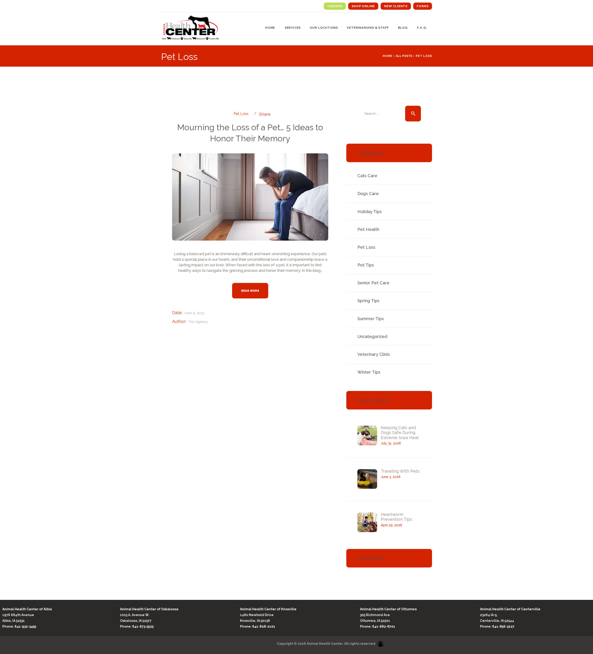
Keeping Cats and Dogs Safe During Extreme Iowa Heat (400, 432)
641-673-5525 (143, 626)
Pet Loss (241, 113)
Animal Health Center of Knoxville (268, 609)
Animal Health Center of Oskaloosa (149, 609)
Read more (250, 290)
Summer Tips (370, 318)
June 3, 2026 (391, 477)
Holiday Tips (369, 211)
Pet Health (368, 229)
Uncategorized (372, 336)
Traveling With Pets (400, 471)
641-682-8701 (383, 626)
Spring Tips (368, 300)
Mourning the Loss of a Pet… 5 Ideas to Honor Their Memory (250, 132)
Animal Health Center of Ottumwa (388, 609)
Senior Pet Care (373, 282)
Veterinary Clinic (373, 354)
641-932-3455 (26, 626)
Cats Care (367, 175)
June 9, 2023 (194, 313)
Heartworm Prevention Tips (396, 517)
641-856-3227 (503, 626)
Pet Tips (365, 265)
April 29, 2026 (391, 525)
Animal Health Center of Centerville (510, 609)
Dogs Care (368, 193)
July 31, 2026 (391, 443)
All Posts (404, 56)
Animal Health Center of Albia (27, 609)
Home (387, 56)
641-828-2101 (263, 626)
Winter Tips (368, 372)
